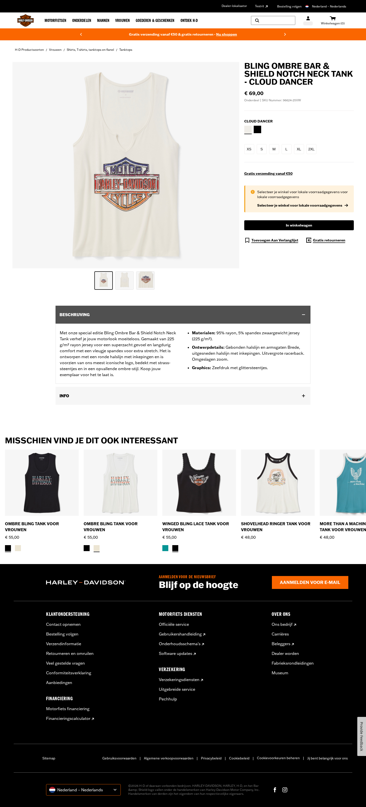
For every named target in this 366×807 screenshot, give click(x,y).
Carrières (280, 634)
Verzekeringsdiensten (179, 679)
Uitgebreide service (177, 689)
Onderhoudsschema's (179, 643)
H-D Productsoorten (29, 50)
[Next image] (229, 165)
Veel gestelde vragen (65, 663)
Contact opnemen (63, 624)
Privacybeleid (211, 758)
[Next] (285, 34)
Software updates (175, 653)
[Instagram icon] (285, 790)
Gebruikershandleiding (180, 634)
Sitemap (48, 758)
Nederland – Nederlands (329, 6)
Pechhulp (168, 698)
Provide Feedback (361, 736)
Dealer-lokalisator (234, 6)
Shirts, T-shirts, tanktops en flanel (90, 50)
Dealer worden (285, 653)
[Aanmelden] (308, 20)
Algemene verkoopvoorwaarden (168, 758)
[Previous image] (22, 165)
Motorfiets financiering (67, 708)
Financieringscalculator (68, 718)
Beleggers (281, 643)
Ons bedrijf (282, 624)
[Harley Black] (257, 129)
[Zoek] (273, 20)
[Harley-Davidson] (98, 582)
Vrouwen (55, 50)
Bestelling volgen (289, 6)
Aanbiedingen (59, 682)
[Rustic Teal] (165, 548)
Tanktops (125, 50)
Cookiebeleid (239, 758)
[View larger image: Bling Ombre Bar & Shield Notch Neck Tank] (125, 164)
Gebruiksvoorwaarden (119, 758)
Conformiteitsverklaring (68, 672)
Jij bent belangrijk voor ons (327, 758)
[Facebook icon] (275, 790)
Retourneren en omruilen (70, 653)
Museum (280, 672)
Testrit (259, 6)
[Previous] (80, 34)
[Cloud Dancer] (248, 129)
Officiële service (174, 624)
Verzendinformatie (63, 643)
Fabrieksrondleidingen (293, 663)
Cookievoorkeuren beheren (278, 758)
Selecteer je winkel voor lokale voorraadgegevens (299, 205)
